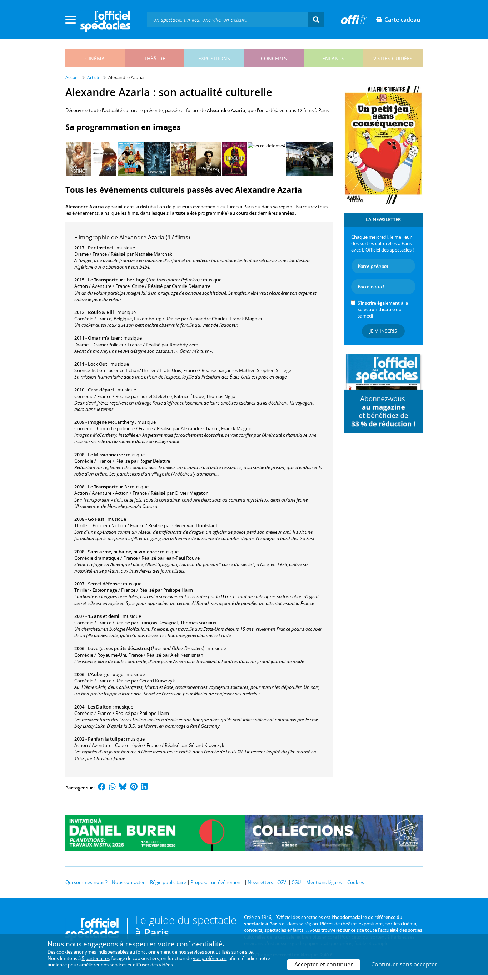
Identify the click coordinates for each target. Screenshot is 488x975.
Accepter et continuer (323, 964)
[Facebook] (102, 787)
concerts (274, 58)
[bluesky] (123, 787)
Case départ (101, 389)
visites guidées (393, 58)
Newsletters (260, 882)
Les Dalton (99, 707)
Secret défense (104, 583)
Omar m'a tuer (104, 338)
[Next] (325, 159)
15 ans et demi (103, 616)
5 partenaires (96, 958)
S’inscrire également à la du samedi (383, 309)
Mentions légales (324, 882)
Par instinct (100, 247)
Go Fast (96, 519)
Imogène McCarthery (111, 422)
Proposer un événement (216, 882)
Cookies (355, 882)
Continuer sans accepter (404, 964)
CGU (296, 882)
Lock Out (97, 364)
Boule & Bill (101, 312)
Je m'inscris (383, 331)
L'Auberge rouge (105, 674)
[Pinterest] (134, 787)
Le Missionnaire (105, 454)
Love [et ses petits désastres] (119, 648)
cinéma (95, 58)
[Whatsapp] (112, 787)
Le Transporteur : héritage (116, 279)
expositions (214, 58)
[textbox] (227, 19)
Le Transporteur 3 (107, 486)
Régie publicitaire (168, 882)
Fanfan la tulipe (105, 739)
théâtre (154, 58)
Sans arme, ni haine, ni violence (122, 551)
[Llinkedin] (144, 787)
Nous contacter (128, 882)
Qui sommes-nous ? (86, 882)
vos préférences (209, 958)
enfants (333, 58)
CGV (281, 882)
